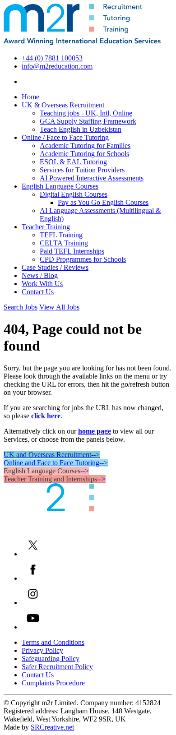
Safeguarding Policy (50, 658)
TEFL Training (61, 235)
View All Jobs (59, 307)
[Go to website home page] (82, 42)
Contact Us (38, 292)
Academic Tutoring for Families (85, 145)
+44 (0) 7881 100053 (52, 58)
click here (45, 416)
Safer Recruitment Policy (57, 666)
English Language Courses (60, 186)
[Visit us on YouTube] (33, 627)
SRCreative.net (52, 727)
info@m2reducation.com (57, 66)
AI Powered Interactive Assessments (92, 178)
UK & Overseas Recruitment (63, 105)
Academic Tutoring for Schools (84, 153)
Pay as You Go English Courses (103, 202)
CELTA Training (64, 243)
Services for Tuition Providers (82, 170)
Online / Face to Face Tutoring (65, 137)
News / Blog (40, 275)
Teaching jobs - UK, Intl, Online (86, 113)
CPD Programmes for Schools (83, 259)
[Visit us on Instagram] (33, 602)
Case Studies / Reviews (55, 267)
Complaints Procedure (53, 683)
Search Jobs (20, 307)
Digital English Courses (73, 194)
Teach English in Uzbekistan (80, 129)
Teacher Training (46, 227)
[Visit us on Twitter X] (33, 554)
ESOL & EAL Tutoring (73, 162)
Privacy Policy (42, 650)
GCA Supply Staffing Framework (88, 121)
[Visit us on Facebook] (33, 578)
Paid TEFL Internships (72, 251)
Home (30, 97)
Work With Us (42, 283)
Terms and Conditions (53, 642)
